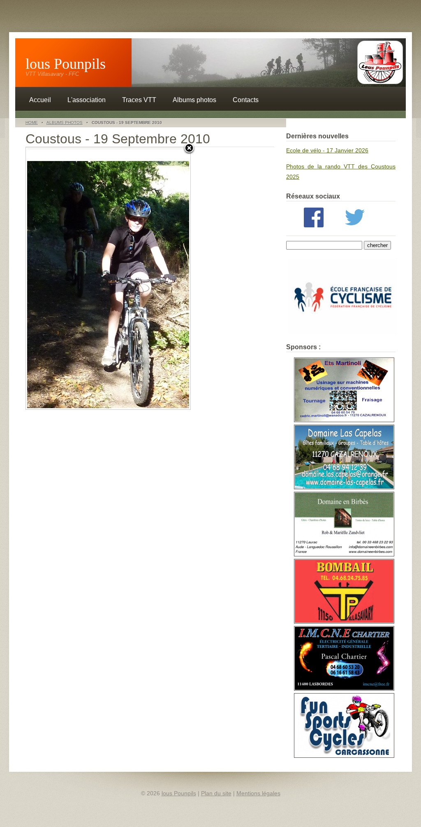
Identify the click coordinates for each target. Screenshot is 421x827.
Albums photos (194, 99)
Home (31, 122)
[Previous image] (54, 278)
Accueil (40, 99)
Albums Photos (64, 122)
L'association (86, 99)
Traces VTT (139, 99)
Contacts (246, 99)
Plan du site (216, 793)
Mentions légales (258, 793)
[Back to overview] (189, 149)
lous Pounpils (65, 64)
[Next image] (161, 278)
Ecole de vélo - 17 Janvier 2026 (327, 150)
